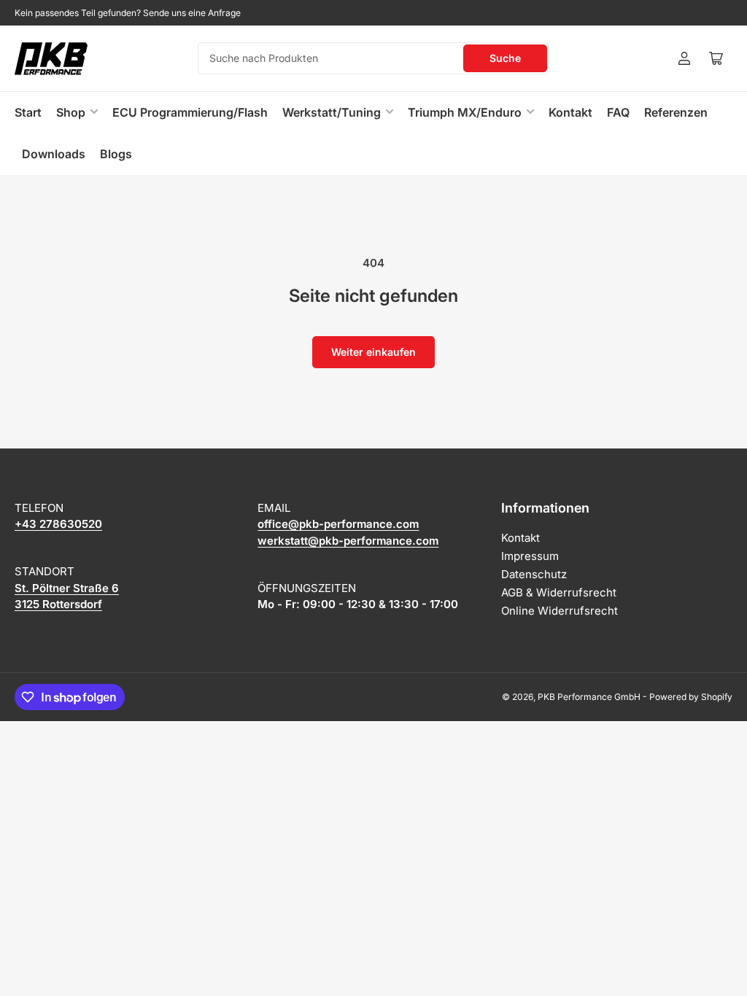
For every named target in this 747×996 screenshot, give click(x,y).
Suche (505, 58)
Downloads (53, 154)
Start (28, 112)
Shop (70, 112)
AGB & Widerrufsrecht (558, 592)
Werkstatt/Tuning (331, 112)
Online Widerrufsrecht (559, 611)
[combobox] (373, 58)
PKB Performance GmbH (589, 696)
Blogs (116, 154)
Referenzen (676, 112)
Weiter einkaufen (373, 352)
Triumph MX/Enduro (465, 112)
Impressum (530, 556)
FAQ (618, 112)
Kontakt (570, 112)
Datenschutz (534, 574)
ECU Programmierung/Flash (190, 112)
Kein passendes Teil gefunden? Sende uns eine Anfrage (128, 12)
